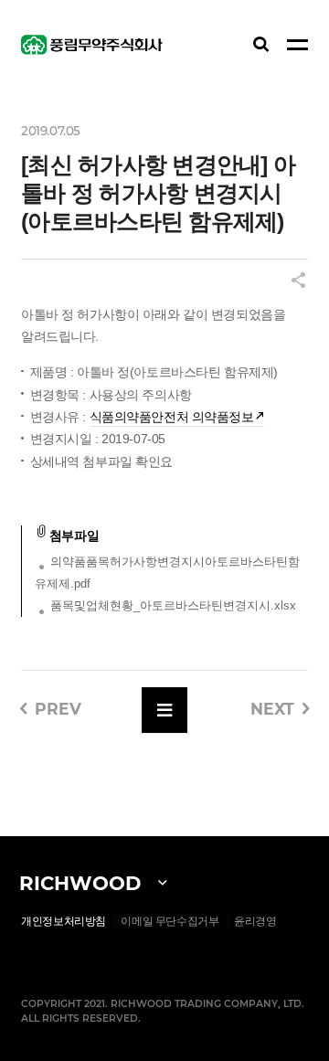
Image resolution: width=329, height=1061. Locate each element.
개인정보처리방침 (63, 921)
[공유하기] (298, 281)
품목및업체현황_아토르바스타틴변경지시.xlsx (173, 605)
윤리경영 (255, 921)
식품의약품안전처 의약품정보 (172, 416)
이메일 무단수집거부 (169, 921)
